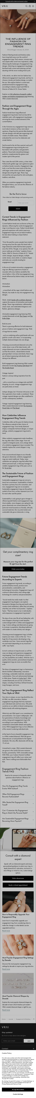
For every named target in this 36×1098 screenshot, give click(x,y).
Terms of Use (17, 1084)
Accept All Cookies (18, 1090)
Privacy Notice (6, 1084)
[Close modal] (18, 549)
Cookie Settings (18, 1094)
